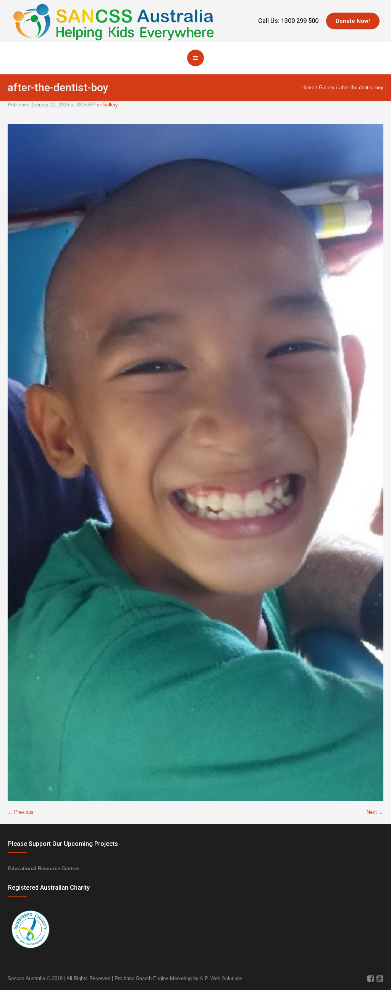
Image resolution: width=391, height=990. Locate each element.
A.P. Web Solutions (221, 978)
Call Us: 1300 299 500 (288, 20)
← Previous (21, 812)
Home (307, 87)
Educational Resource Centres (43, 868)
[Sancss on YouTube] (379, 978)
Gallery (326, 87)
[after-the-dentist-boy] (195, 462)
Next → (375, 812)
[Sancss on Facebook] (370, 978)
